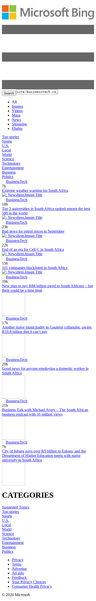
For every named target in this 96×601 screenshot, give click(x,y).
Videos (17, 111)
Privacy (18, 560)
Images (17, 106)
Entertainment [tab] (13, 168)
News (16, 120)
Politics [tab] (7, 177)
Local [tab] (6, 150)
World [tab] (7, 154)
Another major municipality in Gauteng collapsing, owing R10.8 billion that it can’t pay (47, 329)
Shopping (19, 124)
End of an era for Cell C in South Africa (33, 249)
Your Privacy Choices (29, 582)
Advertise (19, 569)
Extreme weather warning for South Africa (35, 190)
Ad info (18, 573)
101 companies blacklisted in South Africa (34, 268)
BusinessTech (16, 182)
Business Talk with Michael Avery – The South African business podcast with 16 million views (45, 412)
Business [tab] (9, 172)
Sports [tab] (7, 141)
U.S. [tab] (5, 146)
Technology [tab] (11, 163)
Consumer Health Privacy (32, 586)
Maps (16, 115)
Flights (17, 128)
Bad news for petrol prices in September (33, 231)
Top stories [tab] (10, 137)
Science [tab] (8, 159)
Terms (16, 564)
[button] (48, 88)
